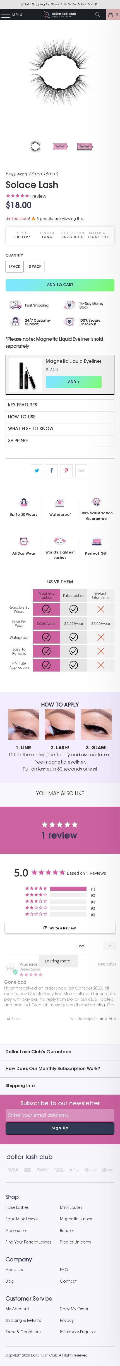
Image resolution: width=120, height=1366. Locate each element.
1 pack (14, 266)
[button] (103, 1018)
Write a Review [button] (62, 928)
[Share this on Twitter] (37, 470)
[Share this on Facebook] (52, 470)
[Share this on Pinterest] (67, 470)
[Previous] (10, 72)
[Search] (100, 14)
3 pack (35, 266)
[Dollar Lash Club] (60, 14)
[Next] (109, 72)
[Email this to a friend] (81, 470)
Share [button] (16, 1018)
